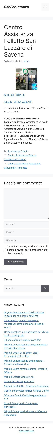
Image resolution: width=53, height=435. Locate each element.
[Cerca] (45, 288)
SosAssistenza (16, 7)
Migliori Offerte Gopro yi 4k (19, 377)
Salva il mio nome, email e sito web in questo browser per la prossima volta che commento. (27, 250)
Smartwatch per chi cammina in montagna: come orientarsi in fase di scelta (24, 324)
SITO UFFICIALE (14, 95)
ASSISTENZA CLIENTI (18, 101)
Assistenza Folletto (18, 151)
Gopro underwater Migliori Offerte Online (26, 390)
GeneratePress (26, 430)
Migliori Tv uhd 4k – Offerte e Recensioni (26, 386)
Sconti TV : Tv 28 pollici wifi (19, 381)
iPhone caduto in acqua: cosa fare (22, 340)
